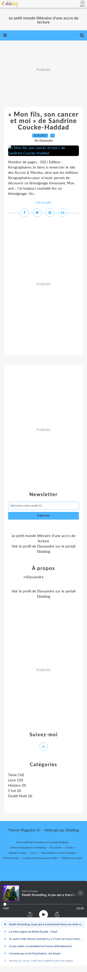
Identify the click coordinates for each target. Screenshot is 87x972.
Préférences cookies (72, 858)
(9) (17, 785)
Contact (69, 847)
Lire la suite (43, 202)
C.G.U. (33, 853)
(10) (15, 780)
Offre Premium (11, 858)
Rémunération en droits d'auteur (58, 853)
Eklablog (72, 830)
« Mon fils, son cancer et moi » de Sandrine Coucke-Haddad (43, 121)
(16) (16, 775)
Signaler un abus (17, 853)
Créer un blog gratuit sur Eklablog (28, 847)
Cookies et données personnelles (40, 858)
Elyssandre (45, 546)
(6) (14, 791)
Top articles (55, 847)
